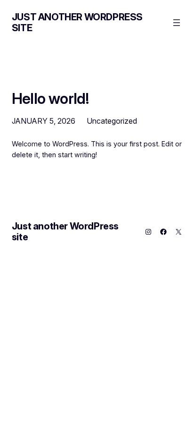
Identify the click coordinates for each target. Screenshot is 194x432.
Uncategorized (112, 121)
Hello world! (50, 98)
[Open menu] (176, 22)
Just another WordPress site (77, 22)
